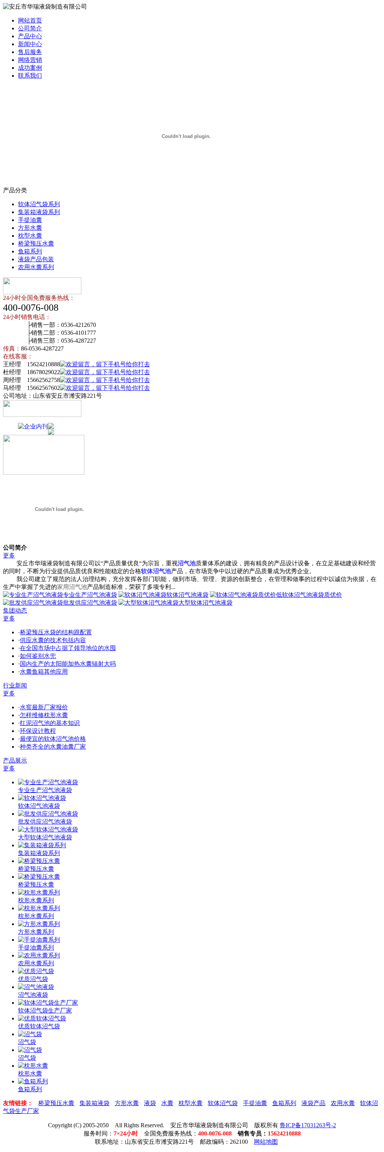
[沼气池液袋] (36, 987)
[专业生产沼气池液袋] (48, 782)
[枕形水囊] (33, 1065)
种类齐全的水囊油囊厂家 (53, 746)
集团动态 (15, 610)
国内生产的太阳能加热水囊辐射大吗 (68, 664)
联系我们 (30, 75)
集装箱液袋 (95, 1103)
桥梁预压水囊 (36, 243)
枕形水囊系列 (36, 900)
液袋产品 (314, 1103)
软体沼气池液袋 (187, 595)
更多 (9, 555)
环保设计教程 (38, 731)
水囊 (167, 1103)
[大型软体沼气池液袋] (48, 829)
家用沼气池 (72, 587)
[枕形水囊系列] (39, 892)
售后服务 (30, 52)
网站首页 (30, 20)
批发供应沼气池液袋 (90, 602)
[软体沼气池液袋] (42, 798)
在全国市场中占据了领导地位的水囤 (68, 648)
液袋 (150, 1103)
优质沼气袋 (33, 979)
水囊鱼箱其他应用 (44, 671)
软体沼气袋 (223, 1103)
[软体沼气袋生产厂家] (48, 1002)
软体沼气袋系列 (39, 204)
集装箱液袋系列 (39, 212)
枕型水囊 (30, 235)
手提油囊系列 (36, 947)
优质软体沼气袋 (39, 1026)
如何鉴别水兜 (38, 656)
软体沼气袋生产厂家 (45, 1010)
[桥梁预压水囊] (39, 861)
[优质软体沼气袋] (42, 1018)
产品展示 (15, 760)
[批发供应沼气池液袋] (48, 813)
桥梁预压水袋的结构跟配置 (56, 632)
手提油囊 (30, 220)
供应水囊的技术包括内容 (53, 640)
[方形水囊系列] (39, 924)
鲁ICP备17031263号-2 (308, 1125)
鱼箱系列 (30, 251)
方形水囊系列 (36, 932)
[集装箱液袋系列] (42, 845)
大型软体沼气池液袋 (205, 602)
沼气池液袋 (33, 995)
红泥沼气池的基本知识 (50, 723)
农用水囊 (343, 1103)
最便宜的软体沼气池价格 (53, 739)
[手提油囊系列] (39, 939)
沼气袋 (27, 1042)
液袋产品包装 (36, 259)
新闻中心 (30, 44)
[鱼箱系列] (33, 1081)
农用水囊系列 (36, 267)
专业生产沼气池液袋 (90, 595)
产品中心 (30, 36)
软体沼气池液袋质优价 (312, 595)
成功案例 (30, 67)
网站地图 (266, 1142)
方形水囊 (30, 228)
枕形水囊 (30, 1073)
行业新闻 (15, 685)
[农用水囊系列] (39, 955)
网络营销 (30, 60)
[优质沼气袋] (36, 971)
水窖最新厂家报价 (44, 707)
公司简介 (30, 28)
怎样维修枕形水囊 (44, 715)
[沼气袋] (30, 1034)
